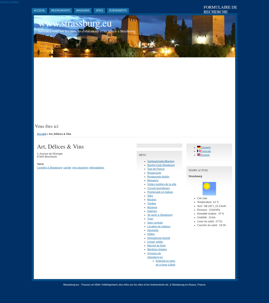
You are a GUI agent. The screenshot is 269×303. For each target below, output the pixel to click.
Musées (151, 199)
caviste (67, 167)
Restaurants (60, 10)
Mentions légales (157, 249)
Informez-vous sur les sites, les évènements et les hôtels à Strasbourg (87, 31)
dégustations (97, 167)
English (205, 155)
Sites (99, 10)
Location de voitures (158, 226)
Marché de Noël (156, 245)
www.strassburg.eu (75, 22)
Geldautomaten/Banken (160, 161)
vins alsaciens (80, 167)
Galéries (152, 211)
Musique (152, 207)
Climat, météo (155, 241)
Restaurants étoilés (158, 176)
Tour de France (156, 168)
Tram (150, 218)
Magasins (83, 10)
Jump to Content (9, 1)
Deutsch (205, 147)
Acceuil (39, 10)
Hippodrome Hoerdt (158, 238)
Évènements (118, 10)
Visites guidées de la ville (161, 184)
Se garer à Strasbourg (160, 214)
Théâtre (151, 203)
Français (205, 151)
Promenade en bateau (160, 192)
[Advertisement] (134, 92)
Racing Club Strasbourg (161, 165)
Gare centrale (155, 222)
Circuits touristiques (158, 188)
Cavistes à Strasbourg (49, 167)
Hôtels (151, 234)
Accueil (41, 134)
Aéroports (152, 230)
